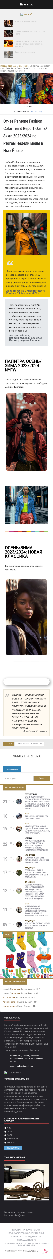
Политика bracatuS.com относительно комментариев (27, 1244)
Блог (27, 814)
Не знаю (11, 1142)
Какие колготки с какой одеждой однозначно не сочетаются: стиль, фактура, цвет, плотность (37, 829)
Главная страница (8, 66)
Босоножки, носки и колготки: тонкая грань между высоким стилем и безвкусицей (36, 873)
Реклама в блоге (26, 1240)
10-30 (9, 1131)
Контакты (16, 1237)
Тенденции (23, 66)
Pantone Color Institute (29, 744)
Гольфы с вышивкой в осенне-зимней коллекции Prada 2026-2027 (37, 860)
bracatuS (7, 989)
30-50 (9, 1135)
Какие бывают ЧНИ (30, 989)
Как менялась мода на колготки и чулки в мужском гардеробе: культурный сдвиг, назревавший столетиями (36, 845)
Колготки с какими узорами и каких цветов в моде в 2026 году (37, 925)
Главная (16, 1230)
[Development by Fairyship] (45, 1251)
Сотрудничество (33, 1237)
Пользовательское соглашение (26, 1233)
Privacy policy (31, 1230)
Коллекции (30, 855)
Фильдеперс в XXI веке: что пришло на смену (37, 817)
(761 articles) (36, 112)
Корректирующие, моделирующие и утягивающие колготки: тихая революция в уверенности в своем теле (36, 911)
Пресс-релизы (31, 794)
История (28, 838)
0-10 (9, 1128)
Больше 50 (12, 1139)
